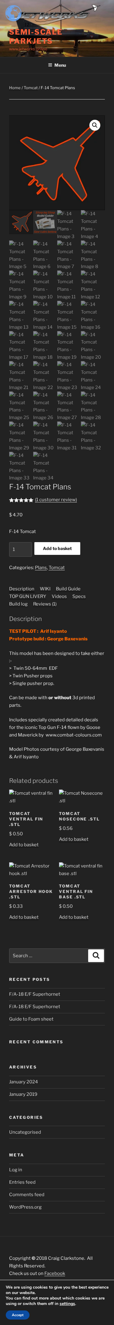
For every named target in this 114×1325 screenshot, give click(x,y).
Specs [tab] (79, 596)
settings (67, 1304)
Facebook (54, 1273)
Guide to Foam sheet (31, 1019)
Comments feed (26, 1194)
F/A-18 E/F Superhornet (34, 994)
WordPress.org (25, 1207)
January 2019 (23, 1094)
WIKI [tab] (45, 589)
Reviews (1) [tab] (45, 604)
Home (15, 87)
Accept (17, 1315)
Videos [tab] (59, 596)
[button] (94, 125)
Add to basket (57, 548)
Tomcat (31, 87)
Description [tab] (21, 589)
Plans (41, 567)
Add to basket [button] (24, 844)
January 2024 (23, 1082)
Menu (60, 65)
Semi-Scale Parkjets (36, 36)
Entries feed (22, 1182)
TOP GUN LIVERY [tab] (27, 596)
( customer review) (56, 499)
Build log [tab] (18, 604)
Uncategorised (25, 1132)
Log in (15, 1169)
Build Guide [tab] (68, 589)
